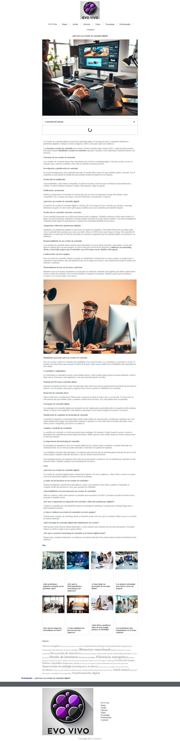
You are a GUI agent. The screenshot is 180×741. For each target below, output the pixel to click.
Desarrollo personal (122, 653)
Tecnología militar (66, 673)
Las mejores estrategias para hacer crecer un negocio (125, 586)
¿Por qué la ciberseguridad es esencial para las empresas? (74, 587)
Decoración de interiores (65, 653)
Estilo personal (93, 660)
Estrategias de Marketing (106, 660)
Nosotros (125, 726)
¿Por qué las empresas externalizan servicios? (52, 629)
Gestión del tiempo (125, 660)
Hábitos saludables (52, 663)
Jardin (75, 24)
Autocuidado (79, 646)
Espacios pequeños (81, 660)
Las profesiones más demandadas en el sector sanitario (126, 630)
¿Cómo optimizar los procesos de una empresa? (75, 630)
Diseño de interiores (63, 657)
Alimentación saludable (68, 646)
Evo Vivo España (125, 705)
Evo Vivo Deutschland (126, 697)
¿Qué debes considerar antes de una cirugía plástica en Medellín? (101, 627)
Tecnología (109, 24)
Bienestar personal (117, 650)
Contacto (90, 30)
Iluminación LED (85, 663)
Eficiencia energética (112, 657)
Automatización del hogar (94, 646)
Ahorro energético (51, 646)
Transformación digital (86, 673)
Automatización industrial (52, 650)
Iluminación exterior (71, 663)
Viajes (97, 24)
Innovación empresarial (120, 663)
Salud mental (121, 669)
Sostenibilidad (55, 673)
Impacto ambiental (96, 663)
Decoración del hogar (89, 654)
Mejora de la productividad (119, 667)
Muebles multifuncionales (73, 670)
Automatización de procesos (119, 646)
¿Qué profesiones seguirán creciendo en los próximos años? (53, 586)
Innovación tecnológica (57, 666)
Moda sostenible (59, 670)
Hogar (64, 24)
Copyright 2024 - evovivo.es (90, 739)
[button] (134, 122)
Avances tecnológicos (71, 650)
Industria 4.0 (108, 663)
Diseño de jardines (87, 657)
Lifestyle (86, 24)
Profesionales (125, 24)
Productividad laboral (90, 670)
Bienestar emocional (94, 649)
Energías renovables (55, 660)
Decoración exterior (105, 653)
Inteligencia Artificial (85, 666)
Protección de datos (106, 670)
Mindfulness (48, 670)
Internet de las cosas (104, 667)
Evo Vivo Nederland (125, 712)
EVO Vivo (52, 24)
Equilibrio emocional (68, 660)
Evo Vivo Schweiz (125, 720)
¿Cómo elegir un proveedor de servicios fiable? (101, 586)
